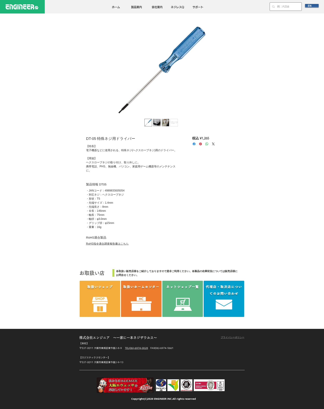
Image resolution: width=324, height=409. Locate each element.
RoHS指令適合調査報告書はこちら (107, 243)
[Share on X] (213, 144)
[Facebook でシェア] (194, 144)
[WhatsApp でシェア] (207, 144)
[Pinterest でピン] (200, 144)
